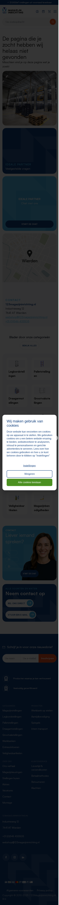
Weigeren (29, 474)
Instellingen (29, 465)
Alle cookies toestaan (29, 482)
